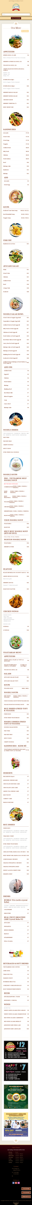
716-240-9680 (26, 1188)
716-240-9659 (26, 1192)
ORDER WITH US (26, 1196)
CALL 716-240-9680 (16, 18)
